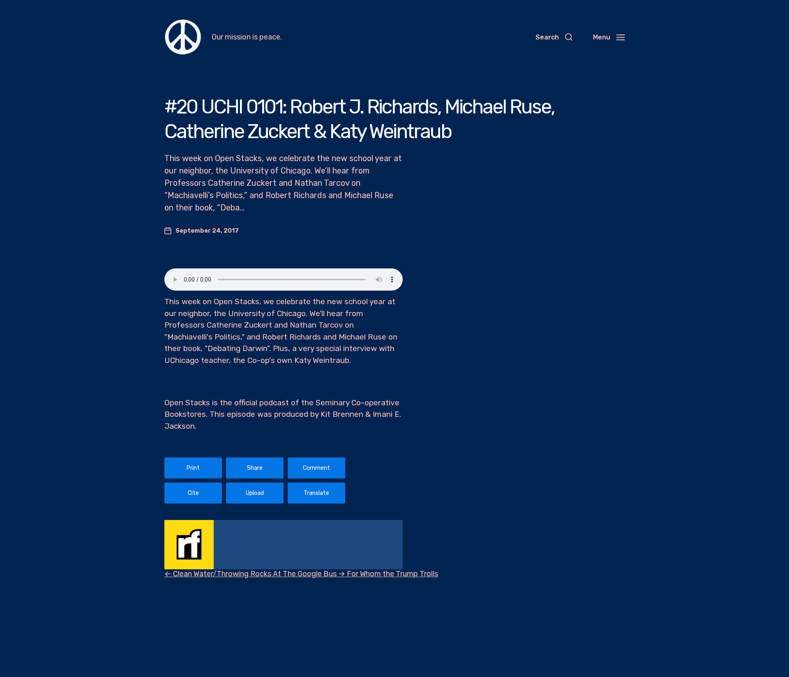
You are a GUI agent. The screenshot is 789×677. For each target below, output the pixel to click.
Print (193, 467)
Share (255, 467)
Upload (255, 493)
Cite (193, 493)
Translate (316, 493)
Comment (316, 467)
